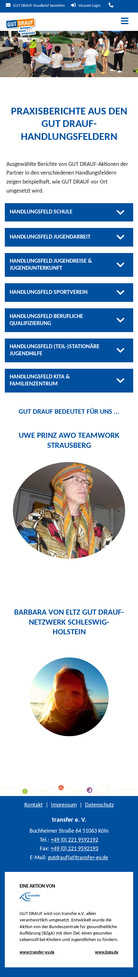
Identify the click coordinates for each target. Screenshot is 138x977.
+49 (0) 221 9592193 (74, 849)
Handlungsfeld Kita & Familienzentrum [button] (40, 380)
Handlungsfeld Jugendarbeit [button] (50, 237)
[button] (128, 967)
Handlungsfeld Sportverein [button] (49, 292)
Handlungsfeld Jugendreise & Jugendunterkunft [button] (51, 264)
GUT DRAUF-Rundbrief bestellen (38, 6)
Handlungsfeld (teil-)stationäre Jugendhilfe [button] (54, 350)
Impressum (64, 805)
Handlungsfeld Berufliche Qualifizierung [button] (46, 320)
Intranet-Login (88, 6)
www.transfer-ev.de (37, 952)
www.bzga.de (106, 952)
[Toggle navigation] (124, 22)
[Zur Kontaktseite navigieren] (110, 6)
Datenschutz (99, 805)
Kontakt (33, 805)
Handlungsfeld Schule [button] (41, 212)
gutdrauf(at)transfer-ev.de (78, 858)
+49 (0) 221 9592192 (74, 840)
